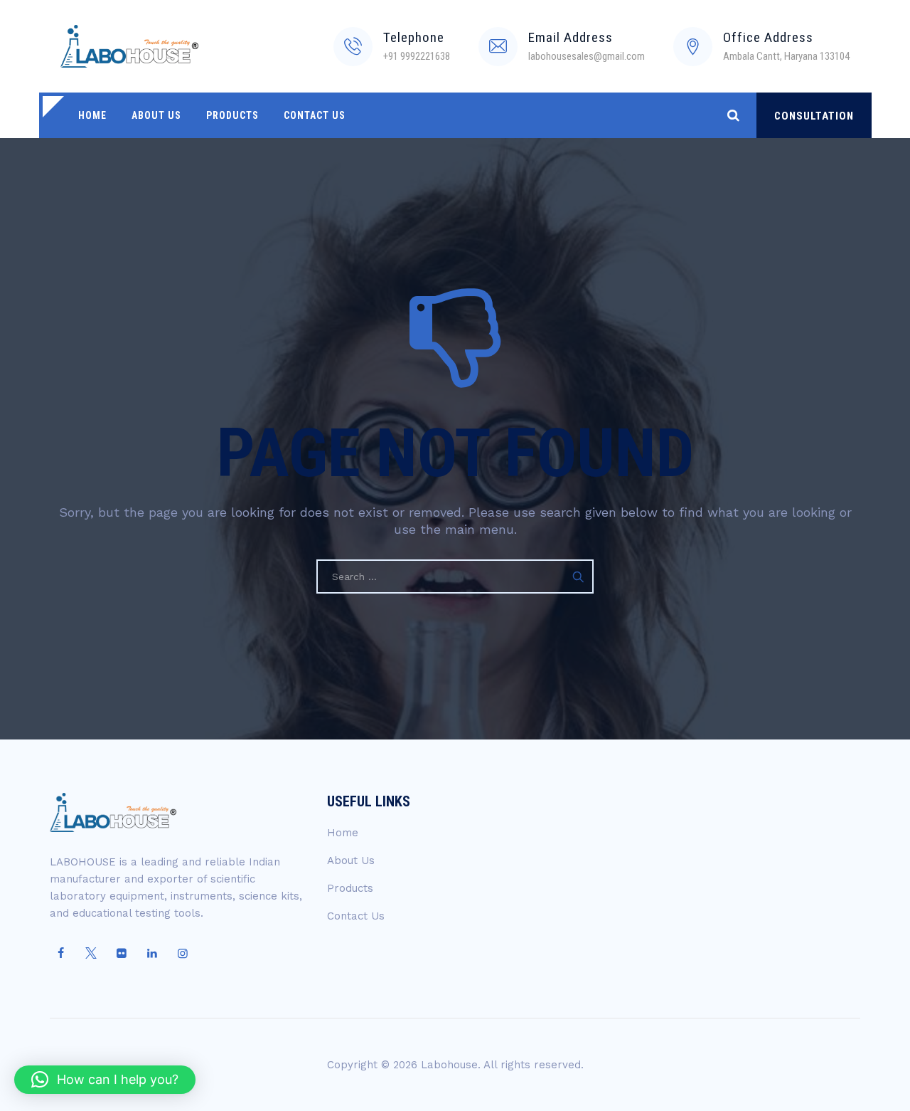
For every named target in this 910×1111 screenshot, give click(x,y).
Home (92, 115)
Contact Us (315, 115)
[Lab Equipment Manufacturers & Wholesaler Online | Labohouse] (129, 46)
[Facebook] (60, 953)
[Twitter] (91, 953)
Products (232, 115)
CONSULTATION (814, 116)
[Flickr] (121, 953)
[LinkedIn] (152, 953)
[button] (105, 1079)
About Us (156, 115)
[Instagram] (182, 953)
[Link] (733, 114)
